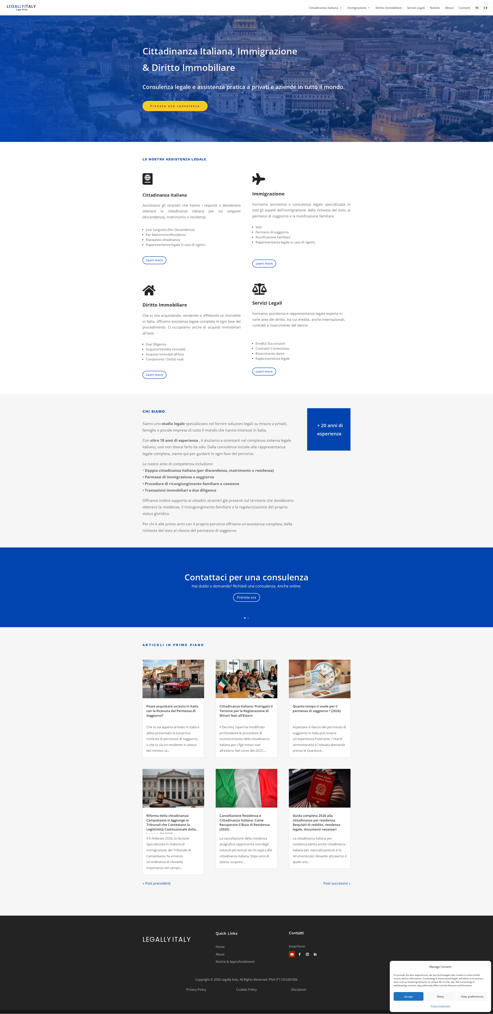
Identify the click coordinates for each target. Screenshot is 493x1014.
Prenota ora (246, 597)
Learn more (154, 260)
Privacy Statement (440, 1006)
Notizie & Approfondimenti (235, 962)
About (449, 8)
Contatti (464, 8)
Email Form (297, 946)
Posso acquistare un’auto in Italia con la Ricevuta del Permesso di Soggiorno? (172, 711)
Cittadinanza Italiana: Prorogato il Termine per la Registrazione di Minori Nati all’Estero (246, 711)
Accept (408, 996)
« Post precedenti (157, 883)
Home (220, 947)
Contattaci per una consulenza (246, 577)
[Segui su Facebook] (300, 954)
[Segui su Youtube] (292, 954)
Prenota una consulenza (175, 106)
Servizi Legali (416, 8)
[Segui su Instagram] (307, 954)
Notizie (435, 8)
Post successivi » (336, 883)
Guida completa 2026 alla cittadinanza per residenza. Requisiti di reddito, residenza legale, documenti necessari (316, 822)
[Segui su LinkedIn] (315, 954)
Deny (440, 996)
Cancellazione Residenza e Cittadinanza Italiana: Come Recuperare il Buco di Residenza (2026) (245, 822)
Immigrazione (356, 8)
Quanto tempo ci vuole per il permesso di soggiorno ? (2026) (317, 708)
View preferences (472, 996)
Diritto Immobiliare (389, 8)
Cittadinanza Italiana (323, 8)
